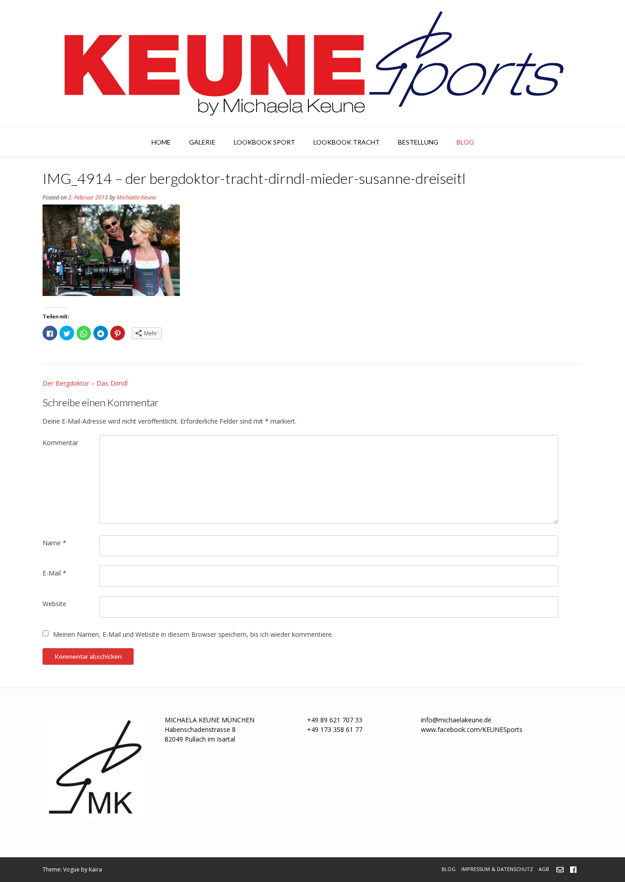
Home (161, 142)
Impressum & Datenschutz (497, 869)
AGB (544, 869)
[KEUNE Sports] (312, 63)
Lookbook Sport (264, 142)
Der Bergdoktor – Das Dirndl (85, 383)
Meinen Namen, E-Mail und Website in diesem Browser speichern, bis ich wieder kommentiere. (193, 634)
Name (54, 542)
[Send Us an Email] (560, 870)
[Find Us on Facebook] (573, 870)
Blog (465, 142)
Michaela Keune (136, 197)
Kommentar (60, 442)
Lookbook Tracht (346, 142)
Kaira (95, 869)
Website (54, 603)
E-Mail (54, 573)
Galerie (202, 142)
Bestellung (418, 142)
